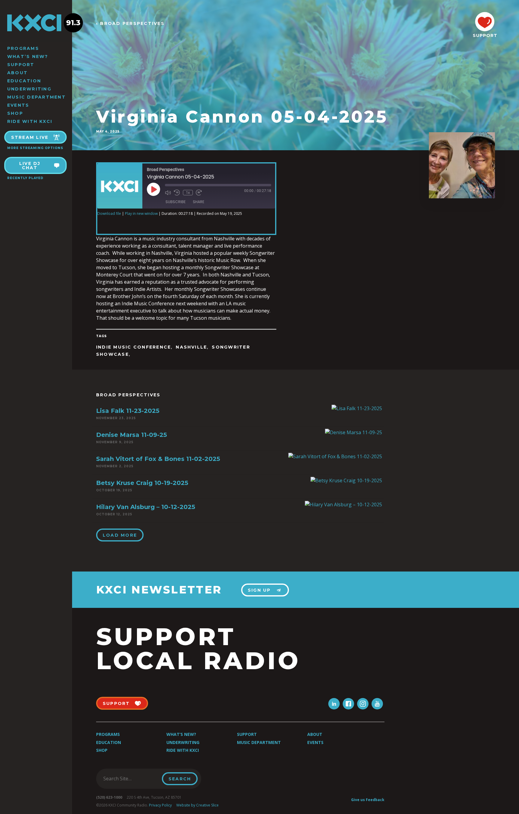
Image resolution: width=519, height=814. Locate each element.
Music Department (36, 97)
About (17, 72)
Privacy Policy (160, 805)
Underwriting (29, 89)
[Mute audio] (168, 192)
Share (198, 201)
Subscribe (175, 201)
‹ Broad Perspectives (130, 23)
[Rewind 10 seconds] (177, 192)
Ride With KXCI (29, 121)
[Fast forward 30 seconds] (199, 192)
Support (21, 64)
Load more (120, 535)
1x (188, 193)
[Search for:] (131, 778)
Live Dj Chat (30, 165)
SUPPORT (485, 35)
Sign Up (259, 590)
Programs (23, 48)
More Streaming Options (35, 148)
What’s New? (27, 56)
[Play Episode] (153, 189)
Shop (15, 113)
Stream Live (30, 137)
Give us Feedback (367, 799)
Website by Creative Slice (197, 805)
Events (18, 105)
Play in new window (141, 213)
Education (24, 81)
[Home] (36, 23)
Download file (109, 213)
